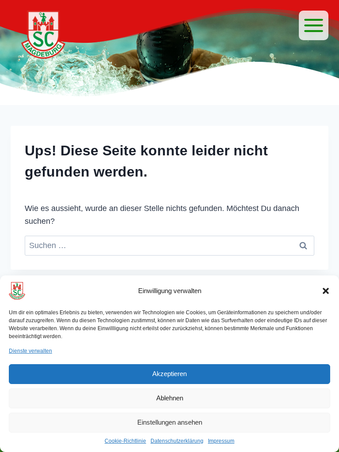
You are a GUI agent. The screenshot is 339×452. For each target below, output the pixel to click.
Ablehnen (169, 398)
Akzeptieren (169, 373)
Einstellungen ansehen (169, 422)
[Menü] (313, 25)
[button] (325, 290)
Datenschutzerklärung (177, 441)
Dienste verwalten (30, 351)
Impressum (221, 441)
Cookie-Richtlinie (125, 441)
